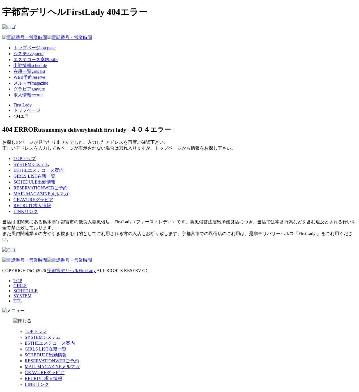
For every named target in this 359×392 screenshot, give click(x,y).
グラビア (33, 199)
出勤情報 (34, 182)
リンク (25, 211)
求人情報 (32, 205)
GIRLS (20, 285)
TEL (17, 300)
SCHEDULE (25, 290)
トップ (24, 158)
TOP (17, 280)
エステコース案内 (38, 170)
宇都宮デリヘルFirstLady (71, 270)
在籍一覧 (34, 176)
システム (31, 164)
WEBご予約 (40, 187)
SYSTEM (22, 295)
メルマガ (40, 193)
